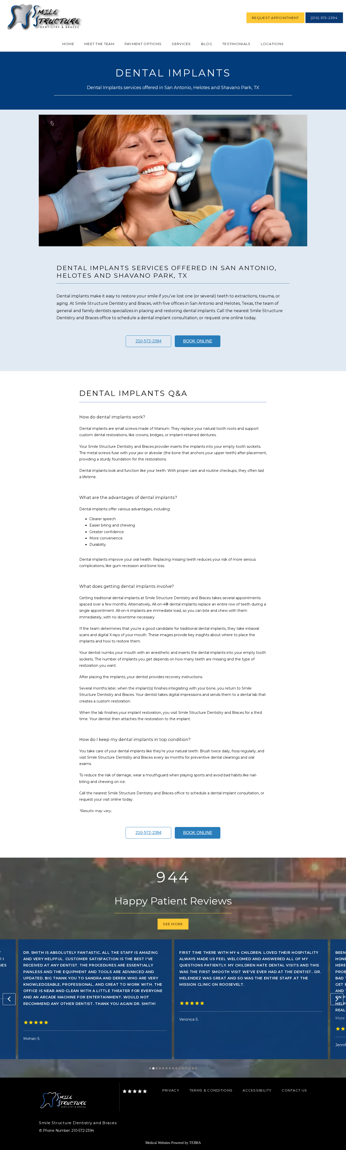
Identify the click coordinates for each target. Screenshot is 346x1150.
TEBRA (195, 1143)
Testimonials (236, 44)
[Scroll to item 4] (160, 1068)
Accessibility (257, 1090)
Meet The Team (99, 44)
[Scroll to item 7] (170, 1068)
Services (181, 44)
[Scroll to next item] (336, 999)
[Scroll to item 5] (163, 1068)
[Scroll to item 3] (157, 1068)
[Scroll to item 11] (183, 1068)
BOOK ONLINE (197, 341)
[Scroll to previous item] (9, 999)
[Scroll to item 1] (150, 1068)
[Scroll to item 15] (196, 1068)
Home (68, 44)
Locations (272, 44)
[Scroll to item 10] (180, 1068)
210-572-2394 (148, 341)
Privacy (170, 1090)
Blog (206, 44)
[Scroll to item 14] (193, 1068)
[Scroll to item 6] (166, 1068)
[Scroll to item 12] (186, 1068)
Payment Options (143, 44)
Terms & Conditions (211, 1090)
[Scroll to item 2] (153, 1068)
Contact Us (294, 1090)
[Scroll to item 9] (176, 1068)
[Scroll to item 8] (173, 1068)
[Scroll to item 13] (189, 1068)
